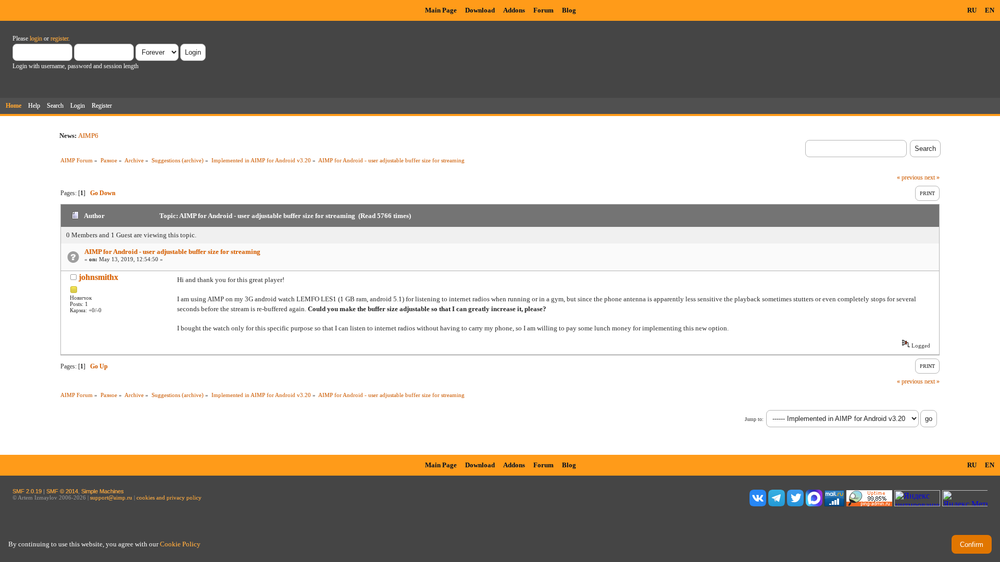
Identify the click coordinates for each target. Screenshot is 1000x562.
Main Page (441, 10)
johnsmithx (98, 277)
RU (972, 10)
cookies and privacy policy (169, 497)
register (59, 38)
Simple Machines (102, 491)
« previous (910, 177)
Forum (543, 10)
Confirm (971, 544)
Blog (569, 10)
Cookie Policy (180, 544)
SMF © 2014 (62, 491)
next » (932, 177)
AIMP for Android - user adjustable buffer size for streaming (172, 252)
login (36, 38)
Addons (514, 10)
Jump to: (754, 419)
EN (989, 10)
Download (480, 10)
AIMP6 (88, 135)
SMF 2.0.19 (27, 491)
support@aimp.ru (111, 497)
